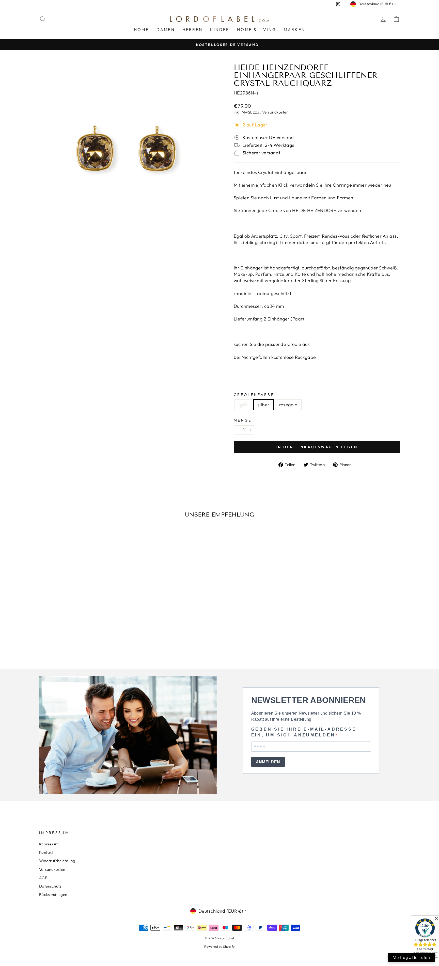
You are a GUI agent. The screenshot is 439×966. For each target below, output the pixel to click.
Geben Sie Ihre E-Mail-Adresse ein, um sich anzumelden (303, 732)
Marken (294, 29)
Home (141, 29)
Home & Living (256, 29)
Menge (243, 420)
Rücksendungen (53, 894)
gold (243, 405)
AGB (43, 877)
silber (264, 405)
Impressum (48, 844)
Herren (192, 29)
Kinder (219, 29)
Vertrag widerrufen (411, 957)
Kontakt (46, 852)
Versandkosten (275, 112)
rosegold (288, 405)
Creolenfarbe (254, 394)
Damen (165, 29)
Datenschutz (50, 886)
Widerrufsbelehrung (57, 860)
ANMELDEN (268, 762)
